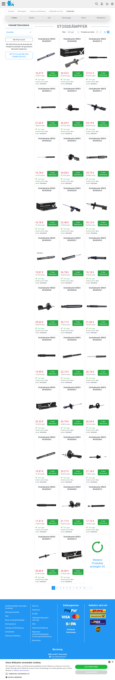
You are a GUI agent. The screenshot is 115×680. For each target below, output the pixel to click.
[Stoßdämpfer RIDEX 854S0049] (47, 356)
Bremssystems (10, 624)
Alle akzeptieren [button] (91, 667)
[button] (6, 674)
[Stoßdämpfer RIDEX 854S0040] (47, 306)
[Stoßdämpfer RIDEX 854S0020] (47, 157)
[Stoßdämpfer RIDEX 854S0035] (47, 256)
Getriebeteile (9, 632)
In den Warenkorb (52, 74)
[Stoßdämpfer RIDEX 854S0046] (72, 306)
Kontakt (35, 614)
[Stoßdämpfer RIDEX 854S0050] (72, 356)
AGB (33, 624)
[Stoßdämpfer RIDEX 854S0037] (72, 256)
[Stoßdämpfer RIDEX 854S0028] (47, 206)
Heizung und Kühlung (12, 636)
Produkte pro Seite (87, 32)
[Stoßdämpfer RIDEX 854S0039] (97, 256)
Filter (64, 32)
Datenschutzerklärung (40, 628)
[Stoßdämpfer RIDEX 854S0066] (97, 455)
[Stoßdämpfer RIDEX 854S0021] (72, 157)
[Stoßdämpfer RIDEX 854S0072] (72, 555)
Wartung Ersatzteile (12, 612)
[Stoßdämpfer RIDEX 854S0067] (47, 505)
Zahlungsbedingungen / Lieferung (40, 619)
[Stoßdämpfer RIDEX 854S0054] (47, 406)
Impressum (36, 610)
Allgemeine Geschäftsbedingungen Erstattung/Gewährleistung (41, 634)
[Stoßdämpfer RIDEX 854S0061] (97, 406)
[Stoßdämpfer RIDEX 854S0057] (72, 406)
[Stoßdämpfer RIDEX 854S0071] (47, 555)
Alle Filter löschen (19, 40)
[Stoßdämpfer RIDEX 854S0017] (97, 107)
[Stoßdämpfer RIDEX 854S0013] (97, 57)
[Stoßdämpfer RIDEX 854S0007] (47, 57)
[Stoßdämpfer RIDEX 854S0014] (47, 107)
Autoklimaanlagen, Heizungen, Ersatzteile (16, 607)
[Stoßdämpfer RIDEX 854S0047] (97, 306)
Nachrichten (36, 640)
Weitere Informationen (21, 670)
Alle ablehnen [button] (91, 672)
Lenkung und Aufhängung (14, 628)
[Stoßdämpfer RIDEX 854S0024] (97, 157)
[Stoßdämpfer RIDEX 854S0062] (47, 455)
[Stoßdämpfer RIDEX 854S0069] (72, 505)
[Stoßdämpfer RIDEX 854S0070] (97, 505)
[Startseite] (8, 4)
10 (84, 588)
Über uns (35, 606)
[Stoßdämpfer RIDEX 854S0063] (72, 455)
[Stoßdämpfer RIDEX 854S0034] (97, 206)
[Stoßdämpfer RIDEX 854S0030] (72, 206)
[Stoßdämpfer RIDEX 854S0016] (72, 107)
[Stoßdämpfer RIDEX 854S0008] (72, 57)
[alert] (57, 669)
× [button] (112, 662)
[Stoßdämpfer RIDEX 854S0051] (97, 356)
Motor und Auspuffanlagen (14, 620)
